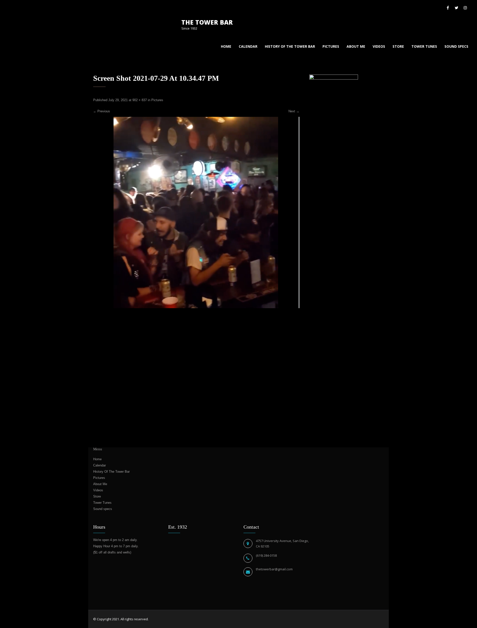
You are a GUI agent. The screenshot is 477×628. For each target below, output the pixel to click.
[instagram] (465, 7)
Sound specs (456, 46)
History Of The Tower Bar (290, 46)
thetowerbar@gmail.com (274, 569)
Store (398, 46)
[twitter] (456, 7)
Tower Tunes (424, 46)
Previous (101, 111)
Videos (379, 46)
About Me (356, 46)
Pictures (330, 46)
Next (293, 111)
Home (226, 46)
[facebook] (447, 7)
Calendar (248, 46)
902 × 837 (139, 100)
